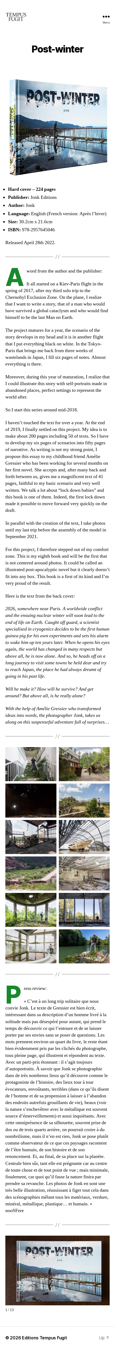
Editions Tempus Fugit (44, 1337)
